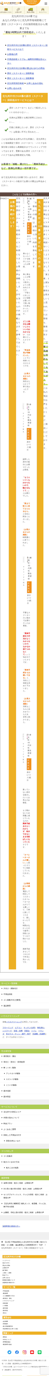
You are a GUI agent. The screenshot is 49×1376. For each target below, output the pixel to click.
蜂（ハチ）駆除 (10, 1068)
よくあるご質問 (10, 1129)
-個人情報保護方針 (8, 1326)
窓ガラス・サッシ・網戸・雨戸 (18, 1034)
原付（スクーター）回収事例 (20, 78)
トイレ (34, 1031)
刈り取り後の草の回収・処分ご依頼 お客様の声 (23, 1189)
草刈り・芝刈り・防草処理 (14, 1062)
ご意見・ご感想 (7, 1272)
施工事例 (5, 1270)
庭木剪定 (7, 1097)
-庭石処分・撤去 (7, 1298)
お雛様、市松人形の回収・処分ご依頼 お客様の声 (24, 1212)
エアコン (18, 1028)
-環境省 (5, 1337)
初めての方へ (6, 1263)
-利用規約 (5, 1323)
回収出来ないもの (13, 1141)
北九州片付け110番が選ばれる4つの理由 (26, 68)
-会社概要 (5, 1321)
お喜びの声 (18, 12)
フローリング (8, 1028)
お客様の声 (12, 54)
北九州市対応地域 (15, 83)
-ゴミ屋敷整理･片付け (9, 1296)
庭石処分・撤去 (10, 1056)
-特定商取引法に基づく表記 (10, 1328)
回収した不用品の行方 (12, 1135)
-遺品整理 (5, 1293)
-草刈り (5, 1313)
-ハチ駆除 (5, 1305)
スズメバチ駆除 (12, 1079)
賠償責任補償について (9, 1280)
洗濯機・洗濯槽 (38, 1034)
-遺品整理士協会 (7, 1344)
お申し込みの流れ (35, 83)
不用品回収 (8, 994)
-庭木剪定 (5, 1310)
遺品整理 (7, 1006)
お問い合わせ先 (14, 88)
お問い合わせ (6, 1277)
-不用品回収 (6, 1291)
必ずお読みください (6, 12)
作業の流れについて (11, 1118)
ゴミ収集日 (8, 1156)
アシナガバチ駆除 (13, 1073)
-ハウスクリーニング (8, 1300)
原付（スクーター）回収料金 (20, 73)
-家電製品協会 (6, 1342)
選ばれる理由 (30, 12)
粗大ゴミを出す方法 (11, 1162)
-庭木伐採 (5, 1308)
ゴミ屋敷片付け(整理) (12, 1000)
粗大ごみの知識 (12, 1168)
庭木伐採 (7, 1091)
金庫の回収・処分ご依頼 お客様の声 (18, 1183)
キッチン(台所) (29, 1028)
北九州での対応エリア (12, 1112)
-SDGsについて (7, 1339)
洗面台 (27, 1031)
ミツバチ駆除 (11, 1085)
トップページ (6, 1260)
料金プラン (8, 1124)
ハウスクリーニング (14, 1022)
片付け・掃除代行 (11, 988)
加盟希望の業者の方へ (11, 1226)
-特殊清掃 (5, 1303)
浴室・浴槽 (18, 1031)
